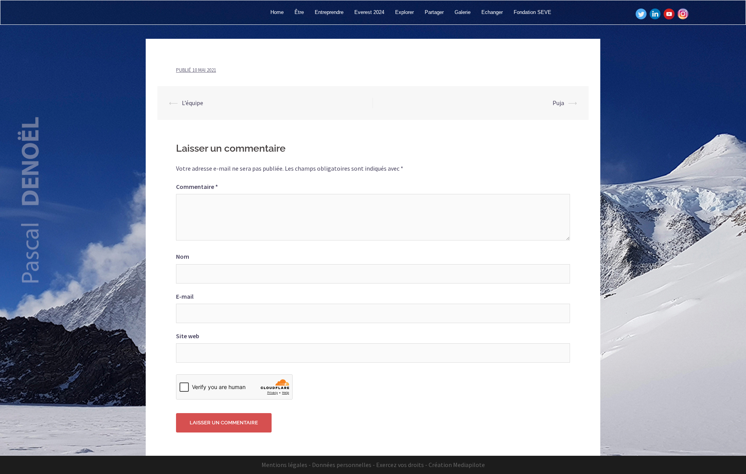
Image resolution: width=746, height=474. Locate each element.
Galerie (463, 12)
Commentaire (197, 186)
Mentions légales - (286, 465)
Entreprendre (329, 12)
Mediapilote (469, 465)
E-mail (184, 296)
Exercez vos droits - (401, 465)
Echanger (492, 12)
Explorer (404, 12)
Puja (558, 103)
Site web (187, 336)
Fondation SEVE (532, 12)
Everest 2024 (369, 12)
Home (277, 12)
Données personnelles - (343, 465)
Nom (182, 256)
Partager (434, 12)
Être (299, 12)
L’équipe (192, 103)
